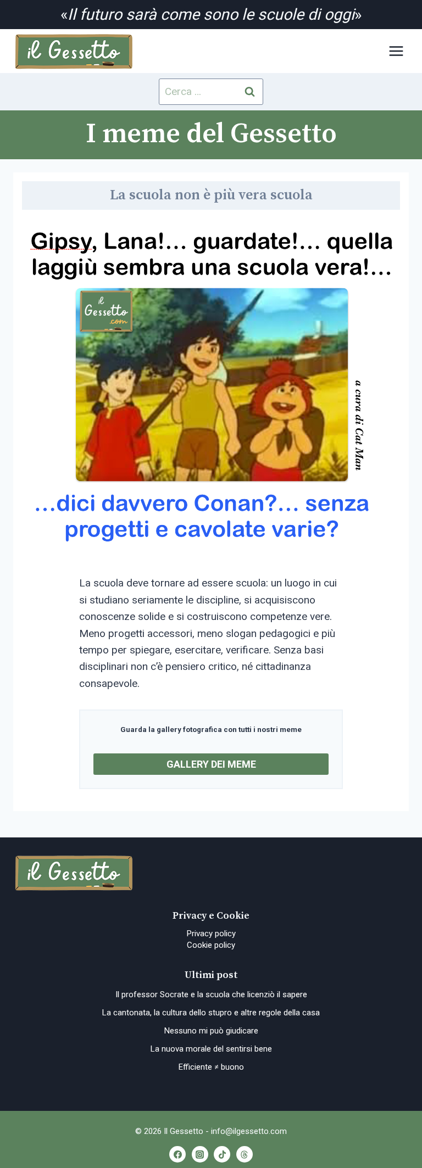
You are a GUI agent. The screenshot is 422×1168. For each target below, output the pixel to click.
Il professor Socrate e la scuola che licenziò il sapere (211, 994)
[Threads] (244, 1154)
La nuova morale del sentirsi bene (211, 1049)
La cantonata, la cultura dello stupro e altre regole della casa (211, 1013)
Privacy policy (211, 933)
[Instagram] (200, 1154)
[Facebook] (177, 1154)
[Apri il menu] (396, 51)
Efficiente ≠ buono (211, 1067)
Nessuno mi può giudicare (211, 1031)
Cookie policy (211, 945)
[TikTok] (222, 1154)
